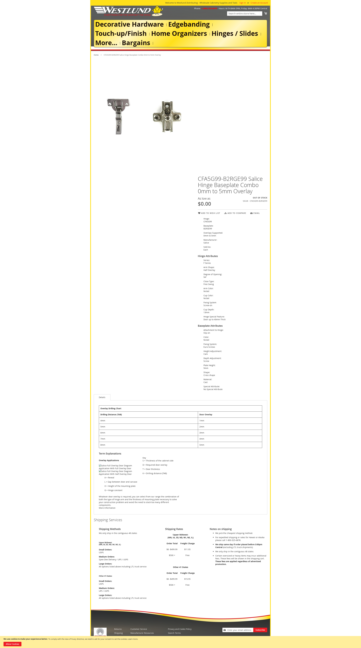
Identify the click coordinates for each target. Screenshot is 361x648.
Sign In (242, 2)
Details (102, 397)
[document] (181, 642)
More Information (107, 508)
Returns (118, 629)
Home (96, 55)
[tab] (102, 397)
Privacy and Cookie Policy (179, 629)
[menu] (180, 33)
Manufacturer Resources (142, 633)
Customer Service (138, 629)
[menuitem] (130, 24)
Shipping (118, 633)
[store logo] (128, 11)
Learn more (132, 639)
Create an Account (259, 2)
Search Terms (174, 633)
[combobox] (244, 13)
